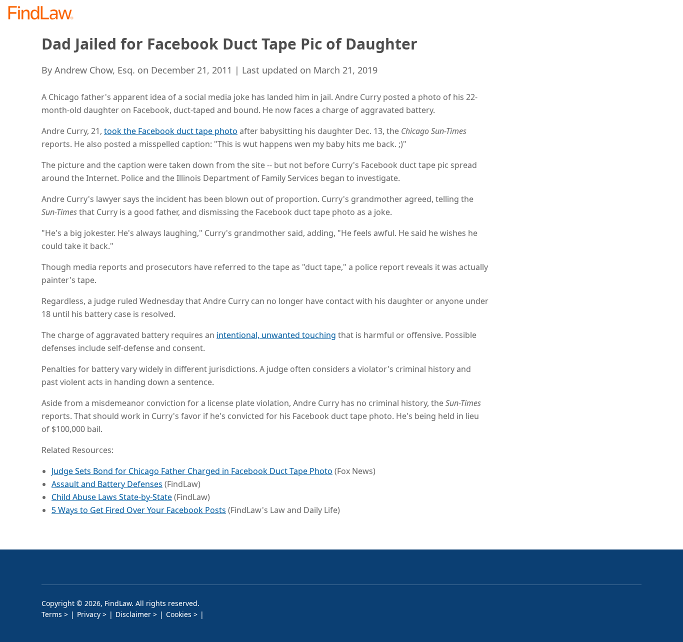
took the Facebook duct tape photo (171, 131)
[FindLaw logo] (45, 14)
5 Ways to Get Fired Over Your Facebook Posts (139, 510)
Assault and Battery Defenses (107, 484)
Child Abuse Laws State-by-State (112, 497)
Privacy (88, 614)
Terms (52, 614)
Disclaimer (133, 614)
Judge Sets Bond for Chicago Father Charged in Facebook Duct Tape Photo (192, 471)
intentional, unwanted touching (276, 335)
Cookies (179, 614)
